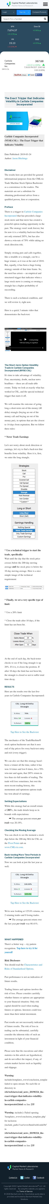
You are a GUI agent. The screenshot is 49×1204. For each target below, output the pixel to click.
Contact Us (13, 1177)
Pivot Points (13, 843)
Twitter (27, 1177)
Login (5, 12)
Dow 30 (37, 26)
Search (45, 19)
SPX (12, 26)
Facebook (40, 1177)
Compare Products (39, 12)
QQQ (37, 39)
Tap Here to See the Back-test (24, 731)
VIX (12, 39)
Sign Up (22, 12)
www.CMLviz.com (14, 847)
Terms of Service (25, 1191)
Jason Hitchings (19, 158)
